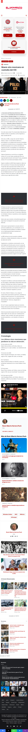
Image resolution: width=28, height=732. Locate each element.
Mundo (10, 61)
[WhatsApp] (8, 100)
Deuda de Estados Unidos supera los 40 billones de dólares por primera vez (20, 609)
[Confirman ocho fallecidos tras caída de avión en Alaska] (7, 603)
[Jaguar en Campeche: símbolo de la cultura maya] (5, 639)
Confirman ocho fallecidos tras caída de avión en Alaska (7, 609)
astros (7, 700)
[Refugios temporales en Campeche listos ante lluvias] (5, 651)
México (23, 514)
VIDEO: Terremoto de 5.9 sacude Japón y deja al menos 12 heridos (7, 592)
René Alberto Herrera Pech (7, 73)
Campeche (12, 700)
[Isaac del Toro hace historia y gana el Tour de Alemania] (14, 683)
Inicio (3, 58)
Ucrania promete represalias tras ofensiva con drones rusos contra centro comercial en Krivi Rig (20, 593)
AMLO (3, 700)
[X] (14, 536)
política (14, 707)
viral (7, 709)
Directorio (20, 722)
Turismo (3, 709)
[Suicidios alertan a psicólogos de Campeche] (5, 633)
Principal (14, 517)
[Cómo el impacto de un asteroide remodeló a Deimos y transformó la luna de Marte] (14, 694)
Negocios (9, 707)
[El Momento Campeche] (14, 8)
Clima (3, 702)
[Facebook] (1, 100)
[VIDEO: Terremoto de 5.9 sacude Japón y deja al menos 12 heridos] (7, 585)
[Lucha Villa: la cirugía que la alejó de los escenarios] (5, 688)
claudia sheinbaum (19, 700)
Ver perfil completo (7, 431)
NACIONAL (4, 707)
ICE (16, 514)
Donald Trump (14, 702)
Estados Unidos (8, 514)
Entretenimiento (21, 702)
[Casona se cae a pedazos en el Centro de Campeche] (5, 645)
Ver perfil (6, 105)
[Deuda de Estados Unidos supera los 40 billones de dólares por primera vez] (21, 603)
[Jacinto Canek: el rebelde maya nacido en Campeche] (5, 627)
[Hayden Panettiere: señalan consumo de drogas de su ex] (14, 688)
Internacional (8, 58)
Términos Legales (13, 722)
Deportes (7, 702)
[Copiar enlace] (11, 100)
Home (7, 722)
